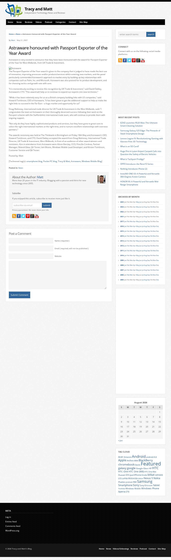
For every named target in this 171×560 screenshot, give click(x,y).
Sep (148, 226)
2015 (122, 231)
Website (58, 256)
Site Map (83, 22)
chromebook (126, 464)
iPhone (137, 474)
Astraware (76, 161)
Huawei (121, 475)
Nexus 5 (148, 478)
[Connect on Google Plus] (32, 216)
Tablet (156, 485)
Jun (140, 202)
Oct (151, 207)
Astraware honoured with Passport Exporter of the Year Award (58, 50)
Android (139, 456)
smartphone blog (34, 161)
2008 (122, 265)
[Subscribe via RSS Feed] (14, 216)
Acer (120, 456)
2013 (122, 241)
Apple (122, 460)
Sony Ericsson (146, 485)
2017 (122, 221)
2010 (122, 255)
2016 (122, 226)
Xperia (121, 491)
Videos (39, 22)
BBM (136, 460)
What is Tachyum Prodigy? (132, 159)
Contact (72, 22)
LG (119, 478)
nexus (140, 478)
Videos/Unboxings (121, 549)
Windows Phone (150, 488)
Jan (125, 221)
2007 (122, 270)
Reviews (28, 22)
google (131, 468)
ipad (132, 475)
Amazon (127, 457)
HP (150, 468)
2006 (122, 275)
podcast (129, 482)
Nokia (156, 478)
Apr (134, 207)
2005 (122, 280)
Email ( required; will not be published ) (72, 248)
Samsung (144, 481)
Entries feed (11, 521)
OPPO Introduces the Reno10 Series (136, 164)
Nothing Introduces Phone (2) (133, 168)
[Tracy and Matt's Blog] (13, 16)
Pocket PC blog (50, 161)
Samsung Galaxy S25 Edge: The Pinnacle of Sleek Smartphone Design (140, 132)
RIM (135, 482)
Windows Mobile (133, 488)
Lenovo (159, 474)
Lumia (124, 478)
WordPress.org (12, 530)
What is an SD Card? (129, 146)
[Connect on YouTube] (37, 216)
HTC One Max (150, 472)
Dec (157, 226)
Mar (131, 221)
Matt (13, 40)
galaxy (122, 468)
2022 (122, 212)
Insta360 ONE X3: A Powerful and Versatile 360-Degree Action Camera (139, 175)
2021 (122, 216)
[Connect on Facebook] (19, 216)
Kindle (144, 475)
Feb (128, 221)
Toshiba (121, 488)
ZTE (127, 491)
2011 (122, 251)
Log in (8, 517)
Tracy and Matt (38, 9)
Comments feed (12, 526)
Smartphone (125, 485)
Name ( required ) (62, 241)
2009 (122, 260)
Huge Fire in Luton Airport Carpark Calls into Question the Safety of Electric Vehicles (140, 153)
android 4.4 (151, 457)
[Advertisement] (127, 10)
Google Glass (142, 468)
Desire (137, 465)
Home (10, 22)
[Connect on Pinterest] (28, 216)
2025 (122, 202)
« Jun (120, 440)
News (19, 22)
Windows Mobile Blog (92, 161)
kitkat (151, 475)
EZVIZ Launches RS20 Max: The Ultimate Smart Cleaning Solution (138, 124)
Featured (151, 463)
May (137, 202)
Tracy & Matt (64, 161)
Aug (145, 207)
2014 (122, 236)
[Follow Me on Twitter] (23, 216)
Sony (136, 485)
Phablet (121, 482)
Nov (154, 207)
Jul (143, 207)
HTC (155, 467)
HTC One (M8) (136, 471)
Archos (130, 460)
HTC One (123, 471)
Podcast (48, 22)
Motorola (132, 478)
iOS (127, 474)
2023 (122, 207)
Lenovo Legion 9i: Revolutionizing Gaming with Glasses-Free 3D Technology (141, 140)
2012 (122, 246)
